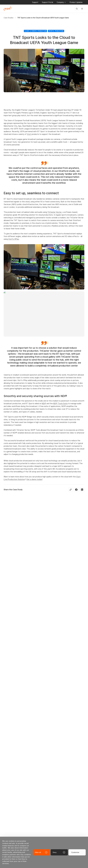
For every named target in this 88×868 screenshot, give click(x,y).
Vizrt (29, 134)
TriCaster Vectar (54, 212)
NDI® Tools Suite (60, 403)
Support (35, 2)
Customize (75, 852)
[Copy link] (70, 489)
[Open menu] (82, 9)
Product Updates (76, 2)
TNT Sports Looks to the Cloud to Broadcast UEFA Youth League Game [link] (43, 18)
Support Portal (47, 2)
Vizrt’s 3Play (13, 239)
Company (60, 2)
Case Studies (8, 18)
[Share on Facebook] (76, 489)
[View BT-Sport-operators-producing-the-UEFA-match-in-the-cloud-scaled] (44, 266)
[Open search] (77, 9)
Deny (54, 852)
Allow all (38, 852)
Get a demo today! (34, 479)
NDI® (44, 403)
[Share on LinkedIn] (82, 489)
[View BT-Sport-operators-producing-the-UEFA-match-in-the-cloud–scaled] (44, 314)
